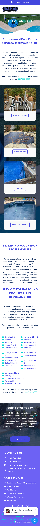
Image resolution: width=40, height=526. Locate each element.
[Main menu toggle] (35, 9)
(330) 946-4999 (21, 2)
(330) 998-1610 (24, 79)
